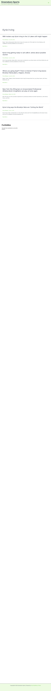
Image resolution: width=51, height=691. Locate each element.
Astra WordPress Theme (36, 685)
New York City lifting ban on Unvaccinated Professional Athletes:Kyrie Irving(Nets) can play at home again (22, 90)
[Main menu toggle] (48, 2)
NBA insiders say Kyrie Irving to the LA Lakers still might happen (25, 36)
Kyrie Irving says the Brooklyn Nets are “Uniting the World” (23, 107)
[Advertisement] (25, 14)
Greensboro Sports (10, 2)
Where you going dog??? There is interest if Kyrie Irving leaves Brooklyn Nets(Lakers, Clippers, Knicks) (24, 72)
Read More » (5, 46)
